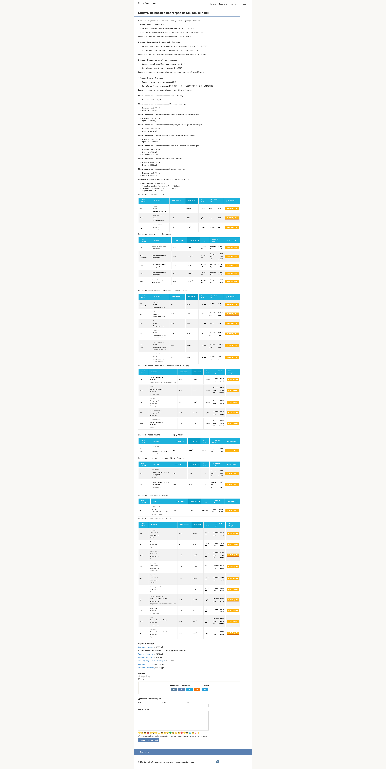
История (234, 4)
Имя (139, 702)
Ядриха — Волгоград (145, 657)
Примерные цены (214, 201)
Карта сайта (144, 752)
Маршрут (157, 201)
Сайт (187, 702)
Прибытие (191, 201)
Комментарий (143, 709)
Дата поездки (231, 201)
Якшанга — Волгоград (146, 668)
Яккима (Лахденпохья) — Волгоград (151, 661)
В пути (202, 201)
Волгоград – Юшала (145, 647)
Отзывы (243, 4)
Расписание (223, 4)
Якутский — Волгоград (146, 664)
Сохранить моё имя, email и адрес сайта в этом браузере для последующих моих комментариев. (173, 736)
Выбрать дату (232, 208)
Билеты (213, 4)
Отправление (176, 201)
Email (164, 702)
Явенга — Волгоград (145, 654)
